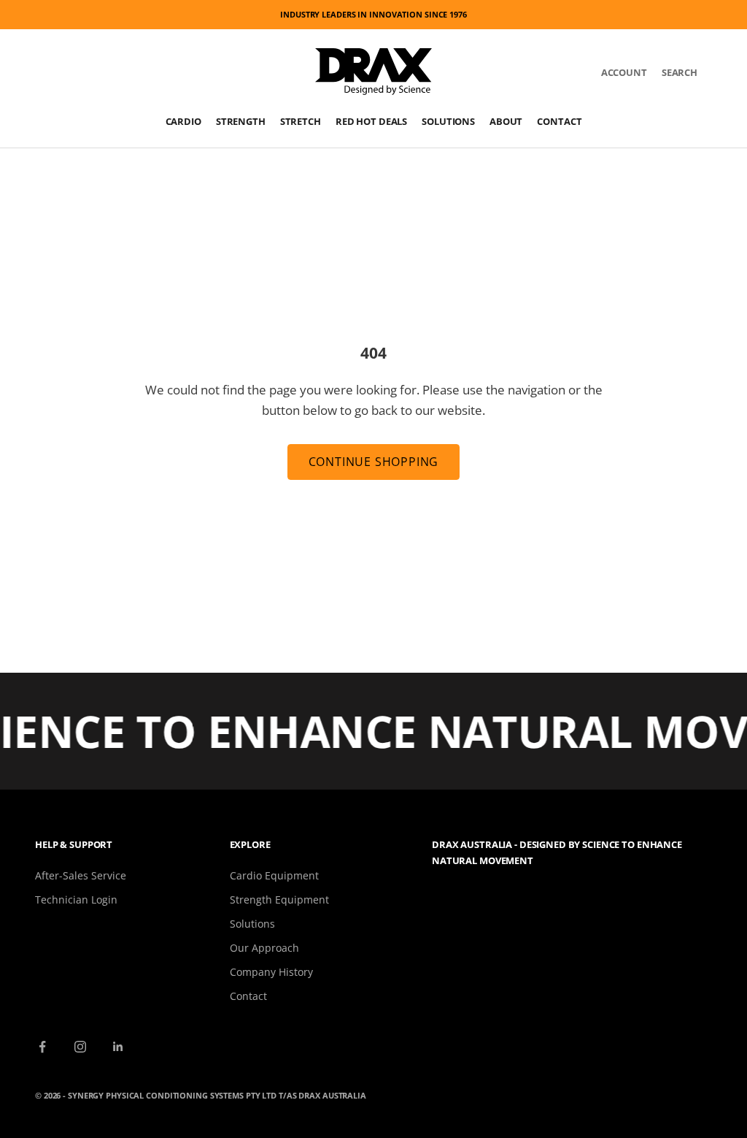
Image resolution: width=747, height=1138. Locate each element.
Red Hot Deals (371, 121)
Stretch (300, 121)
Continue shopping (374, 462)
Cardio (183, 121)
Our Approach (264, 948)
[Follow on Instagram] (80, 1046)
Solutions (448, 121)
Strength (241, 121)
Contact (559, 121)
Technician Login (76, 899)
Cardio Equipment (274, 875)
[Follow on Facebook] (42, 1046)
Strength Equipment (279, 899)
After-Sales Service (80, 875)
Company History (271, 972)
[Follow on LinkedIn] (118, 1046)
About (505, 121)
